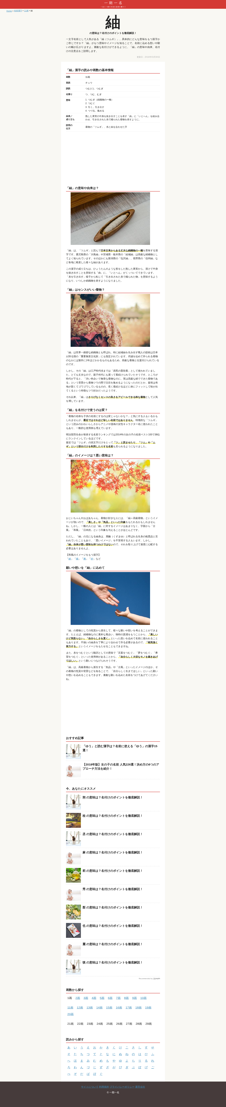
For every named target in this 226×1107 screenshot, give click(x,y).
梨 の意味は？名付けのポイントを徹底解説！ (113, 907)
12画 (80, 1007)
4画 (94, 998)
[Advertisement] (113, 158)
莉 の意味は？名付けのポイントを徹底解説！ (113, 870)
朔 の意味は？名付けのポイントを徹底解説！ (113, 797)
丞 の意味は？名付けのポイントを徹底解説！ (113, 834)
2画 (77, 998)
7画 (118, 998)
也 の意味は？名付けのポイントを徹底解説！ (113, 925)
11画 (70, 1007)
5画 (102, 998)
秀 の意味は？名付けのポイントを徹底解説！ (113, 889)
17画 (129, 1007)
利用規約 (104, 1086)
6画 (110, 998)
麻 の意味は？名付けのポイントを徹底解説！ (113, 852)
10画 (143, 998)
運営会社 (140, 1086)
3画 (86, 998)
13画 (90, 1007)
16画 (119, 1007)
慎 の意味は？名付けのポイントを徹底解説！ (113, 962)
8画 (126, 998)
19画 (148, 1007)
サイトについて (89, 1086)
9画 (134, 998)
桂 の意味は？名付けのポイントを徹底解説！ (113, 815)
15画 (109, 1007)
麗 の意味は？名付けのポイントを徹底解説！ (113, 944)
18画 (138, 1007)
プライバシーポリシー (122, 1086)
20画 (70, 1014)
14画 (99, 1007)
